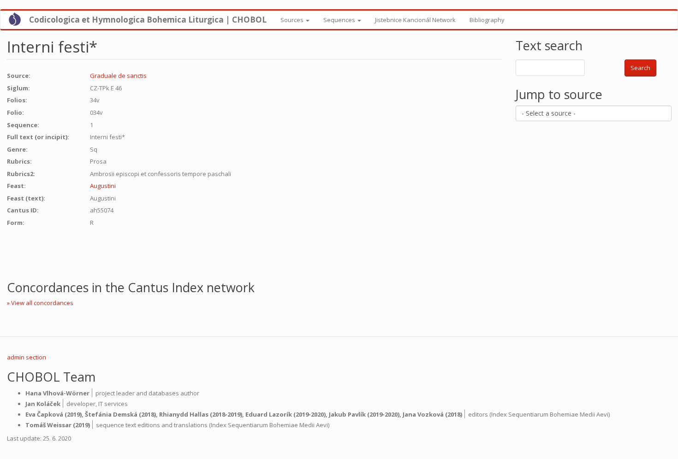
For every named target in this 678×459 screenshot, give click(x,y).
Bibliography (487, 20)
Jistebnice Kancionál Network (415, 20)
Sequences (340, 20)
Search (640, 68)
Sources (292, 20)
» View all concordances (40, 303)
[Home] (18, 19)
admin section (26, 357)
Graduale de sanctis (118, 75)
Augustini (103, 186)
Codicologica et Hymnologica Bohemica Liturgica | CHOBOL (148, 19)
